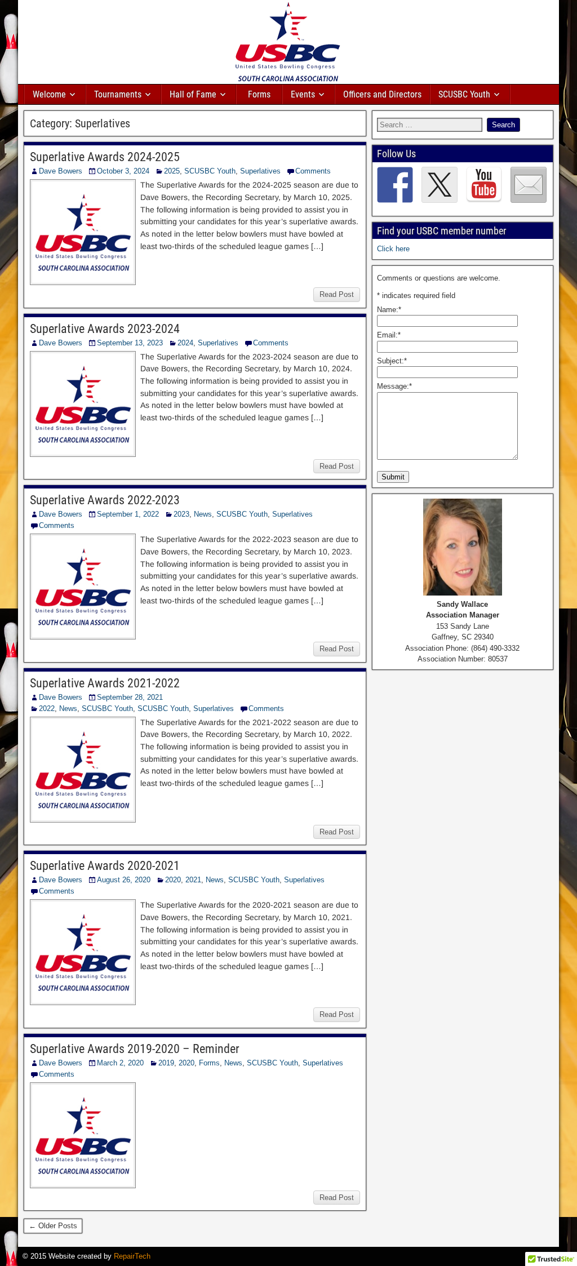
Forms (259, 94)
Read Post (336, 294)
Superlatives (260, 171)
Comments (313, 171)
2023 (181, 514)
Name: (389, 309)
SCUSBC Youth (464, 94)
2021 (193, 880)
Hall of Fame (193, 94)
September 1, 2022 (128, 514)
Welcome (49, 94)
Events (303, 94)
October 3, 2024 (123, 171)
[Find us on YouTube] (484, 185)
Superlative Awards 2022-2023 (105, 500)
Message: (394, 386)
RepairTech (132, 1256)
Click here (393, 249)
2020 (173, 880)
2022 (47, 708)
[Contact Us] (529, 185)
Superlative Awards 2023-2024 (105, 329)
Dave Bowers (60, 171)
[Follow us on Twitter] (439, 185)
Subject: (392, 361)
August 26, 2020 (123, 880)
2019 (166, 1063)
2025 (172, 171)
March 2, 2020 (120, 1063)
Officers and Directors (382, 94)
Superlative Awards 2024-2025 (105, 157)
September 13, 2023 (130, 343)
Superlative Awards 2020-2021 (105, 866)
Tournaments (117, 94)
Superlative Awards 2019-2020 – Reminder (134, 1049)
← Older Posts (53, 1225)
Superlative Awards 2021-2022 (105, 683)
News (203, 514)
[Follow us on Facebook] (395, 185)
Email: (389, 335)
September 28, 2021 (130, 697)
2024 (185, 343)
